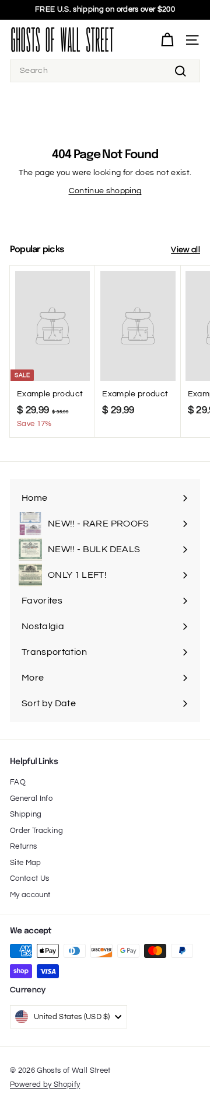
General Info (31, 798)
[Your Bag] (167, 40)
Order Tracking (36, 830)
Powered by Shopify (45, 1084)
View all (185, 250)
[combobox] (105, 71)
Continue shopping (105, 191)
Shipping (26, 814)
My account (30, 895)
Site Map (25, 863)
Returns (23, 846)
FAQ (18, 782)
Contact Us (30, 878)
